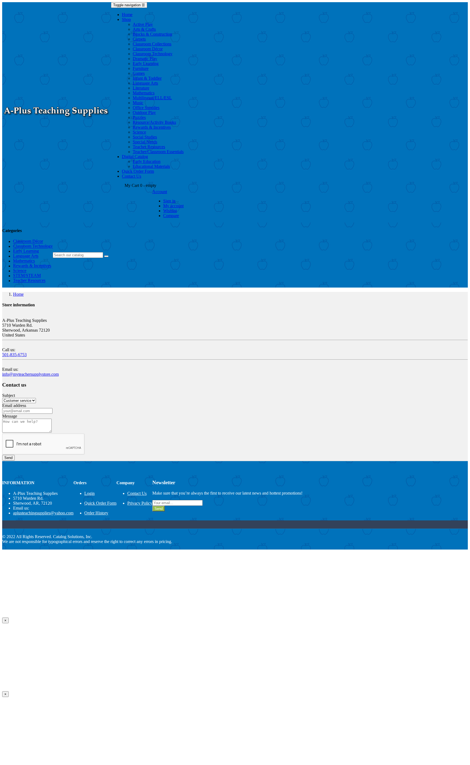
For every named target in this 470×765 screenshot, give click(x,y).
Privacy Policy (139, 503)
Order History (96, 513)
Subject (8, 395)
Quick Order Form (100, 503)
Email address (14, 405)
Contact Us (137, 493)
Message (9, 416)
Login (89, 493)
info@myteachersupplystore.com (30, 374)
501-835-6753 (14, 354)
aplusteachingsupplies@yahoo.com (43, 513)
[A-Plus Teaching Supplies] (56, 118)
